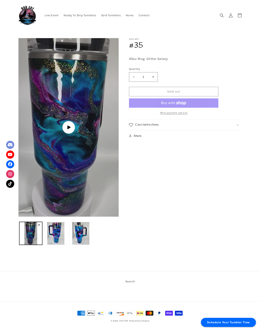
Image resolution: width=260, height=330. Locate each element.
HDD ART (123, 321)
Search (130, 281)
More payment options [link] (173, 112)
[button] (221, 15)
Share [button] (138, 136)
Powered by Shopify (139, 321)
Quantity (134, 68)
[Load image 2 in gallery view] (80, 233)
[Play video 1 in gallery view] (30, 233)
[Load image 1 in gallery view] (55, 233)
